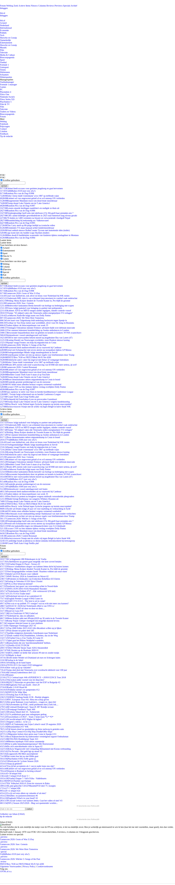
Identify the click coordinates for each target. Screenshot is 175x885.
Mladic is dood (10, 655)
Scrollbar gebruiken (11, 180)
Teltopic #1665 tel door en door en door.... (22, 608)
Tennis (3, 70)
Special (6, 272)
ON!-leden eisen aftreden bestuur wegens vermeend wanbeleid (30, 384)
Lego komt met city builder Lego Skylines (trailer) (24, 233)
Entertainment (6, 42)
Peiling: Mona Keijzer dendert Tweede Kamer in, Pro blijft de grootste (34, 569)
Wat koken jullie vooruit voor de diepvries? (22, 680)
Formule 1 (4, 65)
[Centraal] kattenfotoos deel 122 (18, 672)
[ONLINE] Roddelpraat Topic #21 (19, 739)
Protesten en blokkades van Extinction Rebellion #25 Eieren (30, 579)
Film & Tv (7, 256)
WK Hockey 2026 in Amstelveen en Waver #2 (24, 576)
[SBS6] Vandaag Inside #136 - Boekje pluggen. (24, 697)
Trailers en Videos (8, 111)
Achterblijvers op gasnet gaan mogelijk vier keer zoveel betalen (30, 561)
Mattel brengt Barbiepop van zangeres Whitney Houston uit (29, 499)
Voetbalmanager (7, 82)
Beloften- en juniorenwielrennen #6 (19, 796)
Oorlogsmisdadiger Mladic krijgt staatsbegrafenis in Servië (28, 352)
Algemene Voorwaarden (10, 866)
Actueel (3, 23)
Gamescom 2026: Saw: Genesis (16, 303)
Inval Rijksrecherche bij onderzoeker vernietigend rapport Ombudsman (34, 736)
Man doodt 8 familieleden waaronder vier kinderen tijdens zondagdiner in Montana (39, 235)
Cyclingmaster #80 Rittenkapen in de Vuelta (23, 559)
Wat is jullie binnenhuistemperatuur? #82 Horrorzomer (27, 744)
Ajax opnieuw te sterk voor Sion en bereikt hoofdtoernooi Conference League (36, 392)
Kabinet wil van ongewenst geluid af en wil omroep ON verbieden (32, 198)
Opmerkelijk (5, 40)
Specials (66, 6)
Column (6, 267)
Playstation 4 (5, 92)
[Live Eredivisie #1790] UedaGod (19, 613)
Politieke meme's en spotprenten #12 (20, 690)
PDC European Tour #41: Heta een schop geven (24, 699)
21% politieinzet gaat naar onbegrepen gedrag (23, 714)
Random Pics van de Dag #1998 (17, 193)
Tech (2, 35)
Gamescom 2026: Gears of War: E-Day (20, 293)
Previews (58, 6)
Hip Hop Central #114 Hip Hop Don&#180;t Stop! (26, 731)
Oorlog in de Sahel (11, 660)
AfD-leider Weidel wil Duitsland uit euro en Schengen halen (30, 658)
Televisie (4, 52)
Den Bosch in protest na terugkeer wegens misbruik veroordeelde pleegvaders (37, 496)
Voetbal (3, 62)
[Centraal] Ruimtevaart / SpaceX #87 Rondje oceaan (27, 707)
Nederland (4, 25)
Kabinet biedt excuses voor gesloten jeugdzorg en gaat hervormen (31, 188)
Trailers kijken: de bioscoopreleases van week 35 (24, 325)
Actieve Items (24, 6)
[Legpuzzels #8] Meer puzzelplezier (19, 754)
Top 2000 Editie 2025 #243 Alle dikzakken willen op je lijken (30, 628)
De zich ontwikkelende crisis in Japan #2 (21, 746)
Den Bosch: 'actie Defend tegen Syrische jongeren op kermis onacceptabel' (36, 404)
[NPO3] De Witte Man (13, 692)
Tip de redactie (6, 136)
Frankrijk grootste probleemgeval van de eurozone (25, 382)
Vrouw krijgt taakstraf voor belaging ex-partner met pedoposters (31, 308)
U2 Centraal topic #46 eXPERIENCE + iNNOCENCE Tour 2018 (33, 677)
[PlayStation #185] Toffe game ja (18, 759)
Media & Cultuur (7, 55)
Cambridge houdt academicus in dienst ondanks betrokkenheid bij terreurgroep (37, 541)
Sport (2, 60)
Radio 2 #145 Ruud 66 (13, 687)
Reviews (50, 6)
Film (2, 50)
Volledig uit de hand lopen (15, 662)
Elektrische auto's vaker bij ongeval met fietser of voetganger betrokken (34, 360)
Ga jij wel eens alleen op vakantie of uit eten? (23, 793)
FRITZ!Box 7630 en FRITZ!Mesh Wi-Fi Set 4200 (25, 357)
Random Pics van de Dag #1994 (17, 238)
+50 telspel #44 (10, 773)
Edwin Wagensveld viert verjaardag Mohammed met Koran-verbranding (35, 749)
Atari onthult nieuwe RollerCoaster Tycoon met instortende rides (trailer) (35, 230)
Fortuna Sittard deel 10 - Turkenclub (20, 712)
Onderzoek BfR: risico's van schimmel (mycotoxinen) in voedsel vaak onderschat (38, 298)
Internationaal (6, 28)
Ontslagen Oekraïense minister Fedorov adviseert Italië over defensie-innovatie (37, 328)
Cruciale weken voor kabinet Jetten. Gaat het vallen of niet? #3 (31, 800)
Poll (4, 275)
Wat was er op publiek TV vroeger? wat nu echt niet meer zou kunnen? (34, 603)
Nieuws (34, 6)
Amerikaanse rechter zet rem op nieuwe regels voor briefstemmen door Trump (37, 355)
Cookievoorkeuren (45, 866)
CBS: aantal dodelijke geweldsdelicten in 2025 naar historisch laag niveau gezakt (38, 215)
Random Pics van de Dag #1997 (17, 206)
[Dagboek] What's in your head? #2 (19, 798)
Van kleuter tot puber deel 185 (17, 630)
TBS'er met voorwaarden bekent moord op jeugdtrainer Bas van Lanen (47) (36, 337)
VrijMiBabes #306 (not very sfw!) (18, 440)
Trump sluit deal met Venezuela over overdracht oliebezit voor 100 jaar (33, 670)
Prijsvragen (5, 126)
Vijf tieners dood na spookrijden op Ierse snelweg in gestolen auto (32, 729)
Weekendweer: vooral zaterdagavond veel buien (23, 335)
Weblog (9, 6)
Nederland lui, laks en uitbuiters (17, 616)
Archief (74, 6)
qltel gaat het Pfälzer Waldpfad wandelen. (22, 640)
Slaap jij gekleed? (11, 763)
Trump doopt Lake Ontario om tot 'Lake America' (25, 203)
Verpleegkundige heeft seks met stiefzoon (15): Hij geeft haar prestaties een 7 (36, 213)
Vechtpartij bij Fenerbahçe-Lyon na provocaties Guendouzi (28, 399)
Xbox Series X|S (7, 99)
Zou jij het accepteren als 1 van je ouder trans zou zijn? (27, 766)
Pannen (7, 675)
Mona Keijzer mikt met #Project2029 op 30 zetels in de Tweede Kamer (34, 618)
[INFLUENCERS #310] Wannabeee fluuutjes (23, 589)
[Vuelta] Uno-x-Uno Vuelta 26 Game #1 (21, 638)
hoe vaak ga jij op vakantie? (15, 667)
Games (3, 87)
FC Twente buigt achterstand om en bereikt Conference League (30, 394)
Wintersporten (6, 77)
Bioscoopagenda (7, 57)
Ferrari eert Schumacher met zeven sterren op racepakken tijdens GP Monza (35, 350)
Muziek (3, 47)
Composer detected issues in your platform (21, 623)
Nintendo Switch (7, 97)
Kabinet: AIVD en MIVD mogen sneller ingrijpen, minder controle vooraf (35, 310)
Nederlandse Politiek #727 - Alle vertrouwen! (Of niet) (27, 591)
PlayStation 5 (5, 102)
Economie (4, 30)
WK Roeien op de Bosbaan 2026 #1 (19, 650)
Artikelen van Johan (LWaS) (12, 814)
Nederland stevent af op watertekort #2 (21, 596)
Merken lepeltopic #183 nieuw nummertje (22, 741)
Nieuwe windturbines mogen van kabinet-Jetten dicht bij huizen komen (34, 566)
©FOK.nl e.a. (6, 871)
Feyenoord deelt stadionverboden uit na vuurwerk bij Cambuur (30, 347)
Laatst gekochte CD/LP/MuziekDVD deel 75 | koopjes (28, 786)
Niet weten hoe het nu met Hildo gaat (19, 756)
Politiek (3, 33)
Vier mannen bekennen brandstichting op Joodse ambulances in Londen (34, 330)
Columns (42, 6)
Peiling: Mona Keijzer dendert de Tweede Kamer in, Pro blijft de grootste (35, 301)
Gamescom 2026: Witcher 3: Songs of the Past (23, 345)
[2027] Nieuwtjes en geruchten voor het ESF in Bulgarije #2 (30, 682)
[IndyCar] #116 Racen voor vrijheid (19, 574)
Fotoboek (4, 124)
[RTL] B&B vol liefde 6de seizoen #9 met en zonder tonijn (29, 653)
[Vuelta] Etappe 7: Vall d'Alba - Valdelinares (23, 778)
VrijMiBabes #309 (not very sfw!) (18, 486)
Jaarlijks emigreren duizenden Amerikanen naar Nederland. (29, 633)
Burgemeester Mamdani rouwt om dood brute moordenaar (28, 201)
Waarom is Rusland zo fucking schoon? (20, 771)
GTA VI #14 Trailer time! (15, 593)
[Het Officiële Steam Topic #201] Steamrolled (24, 648)
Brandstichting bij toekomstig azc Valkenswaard (24, 220)
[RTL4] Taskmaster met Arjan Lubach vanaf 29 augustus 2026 (30, 724)
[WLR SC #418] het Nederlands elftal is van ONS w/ (27, 606)
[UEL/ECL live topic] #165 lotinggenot (21, 665)
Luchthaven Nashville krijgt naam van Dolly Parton (25, 315)
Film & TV (5, 104)
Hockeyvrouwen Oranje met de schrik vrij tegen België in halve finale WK (35, 406)
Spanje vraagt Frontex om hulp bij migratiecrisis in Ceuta (28, 342)
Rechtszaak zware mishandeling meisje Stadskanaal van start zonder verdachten (38, 514)
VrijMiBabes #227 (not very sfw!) (18, 479)
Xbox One (4, 94)
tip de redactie (6, 816)
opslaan (4, 186)
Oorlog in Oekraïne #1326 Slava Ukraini (21, 581)
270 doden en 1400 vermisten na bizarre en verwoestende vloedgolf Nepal (35, 218)
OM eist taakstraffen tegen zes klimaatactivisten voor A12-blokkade (32, 526)
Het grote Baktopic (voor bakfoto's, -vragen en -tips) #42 (28, 702)
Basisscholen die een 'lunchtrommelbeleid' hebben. (25, 643)
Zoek (16, 6)
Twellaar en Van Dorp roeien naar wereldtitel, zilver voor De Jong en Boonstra (37, 323)
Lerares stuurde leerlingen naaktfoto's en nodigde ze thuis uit (29, 208)
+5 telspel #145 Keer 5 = (15, 776)
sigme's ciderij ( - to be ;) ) (15, 722)
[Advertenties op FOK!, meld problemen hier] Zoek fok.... (29, 704)
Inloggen (4, 8)
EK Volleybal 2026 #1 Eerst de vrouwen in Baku (25, 783)
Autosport (4, 67)
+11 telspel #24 (10, 791)
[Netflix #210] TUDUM (14, 645)
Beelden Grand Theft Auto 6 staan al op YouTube (25, 374)
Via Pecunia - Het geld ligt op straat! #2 (21, 751)
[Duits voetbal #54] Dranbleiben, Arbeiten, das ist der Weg (29, 635)
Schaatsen (4, 75)
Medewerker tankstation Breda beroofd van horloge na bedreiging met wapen (37, 305)
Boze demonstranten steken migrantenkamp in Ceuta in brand (30, 379)
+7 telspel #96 (10, 788)
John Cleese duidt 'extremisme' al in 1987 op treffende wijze (29, 196)
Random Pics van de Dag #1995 (17, 223)
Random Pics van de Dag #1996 (17, 210)
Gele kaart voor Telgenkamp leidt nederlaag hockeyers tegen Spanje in (33, 320)
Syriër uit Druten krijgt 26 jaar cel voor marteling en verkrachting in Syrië (35, 509)
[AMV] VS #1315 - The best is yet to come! (22, 601)
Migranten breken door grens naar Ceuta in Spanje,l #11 (28, 734)
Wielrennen (5, 72)
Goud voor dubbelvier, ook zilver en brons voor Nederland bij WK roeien (34, 296)
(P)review (7, 269)
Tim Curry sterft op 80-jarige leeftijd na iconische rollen (27, 225)
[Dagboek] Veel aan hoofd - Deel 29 (20, 685)
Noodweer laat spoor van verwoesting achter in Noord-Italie (29, 586)
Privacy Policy (29, 866)
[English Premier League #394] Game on (21, 598)
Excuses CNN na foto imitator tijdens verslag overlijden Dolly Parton (33, 387)
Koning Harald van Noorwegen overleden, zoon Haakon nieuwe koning (35, 340)
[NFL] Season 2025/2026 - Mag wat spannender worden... (29, 803)
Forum (3, 6)
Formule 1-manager (8, 84)
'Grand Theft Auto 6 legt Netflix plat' (19, 397)
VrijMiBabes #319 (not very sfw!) (17, 191)
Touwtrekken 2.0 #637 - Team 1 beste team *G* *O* (26, 717)
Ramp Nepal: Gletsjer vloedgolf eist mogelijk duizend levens (29, 621)
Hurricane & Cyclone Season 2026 (19, 761)
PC (1, 89)
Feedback (4, 134)
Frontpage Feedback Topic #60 (17, 709)
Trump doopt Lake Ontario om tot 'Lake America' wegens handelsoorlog (35, 402)
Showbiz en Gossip (8, 38)
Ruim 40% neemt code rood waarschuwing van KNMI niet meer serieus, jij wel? (38, 365)
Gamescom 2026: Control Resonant (18, 367)
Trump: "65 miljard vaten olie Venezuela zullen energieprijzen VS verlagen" (36, 313)
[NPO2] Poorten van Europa (15, 781)
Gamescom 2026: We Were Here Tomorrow (22, 318)
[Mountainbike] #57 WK (14, 727)
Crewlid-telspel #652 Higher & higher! (21, 719)
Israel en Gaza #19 (11, 611)
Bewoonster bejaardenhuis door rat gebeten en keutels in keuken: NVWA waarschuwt (40, 333)
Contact (3, 129)
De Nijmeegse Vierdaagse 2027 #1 (18, 625)
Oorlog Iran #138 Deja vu (15, 694)
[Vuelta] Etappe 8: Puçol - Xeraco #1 (20, 564)
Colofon (3, 131)
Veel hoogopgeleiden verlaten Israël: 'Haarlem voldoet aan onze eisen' (33, 571)
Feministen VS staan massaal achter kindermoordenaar (27, 228)
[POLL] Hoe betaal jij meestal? (16, 584)
